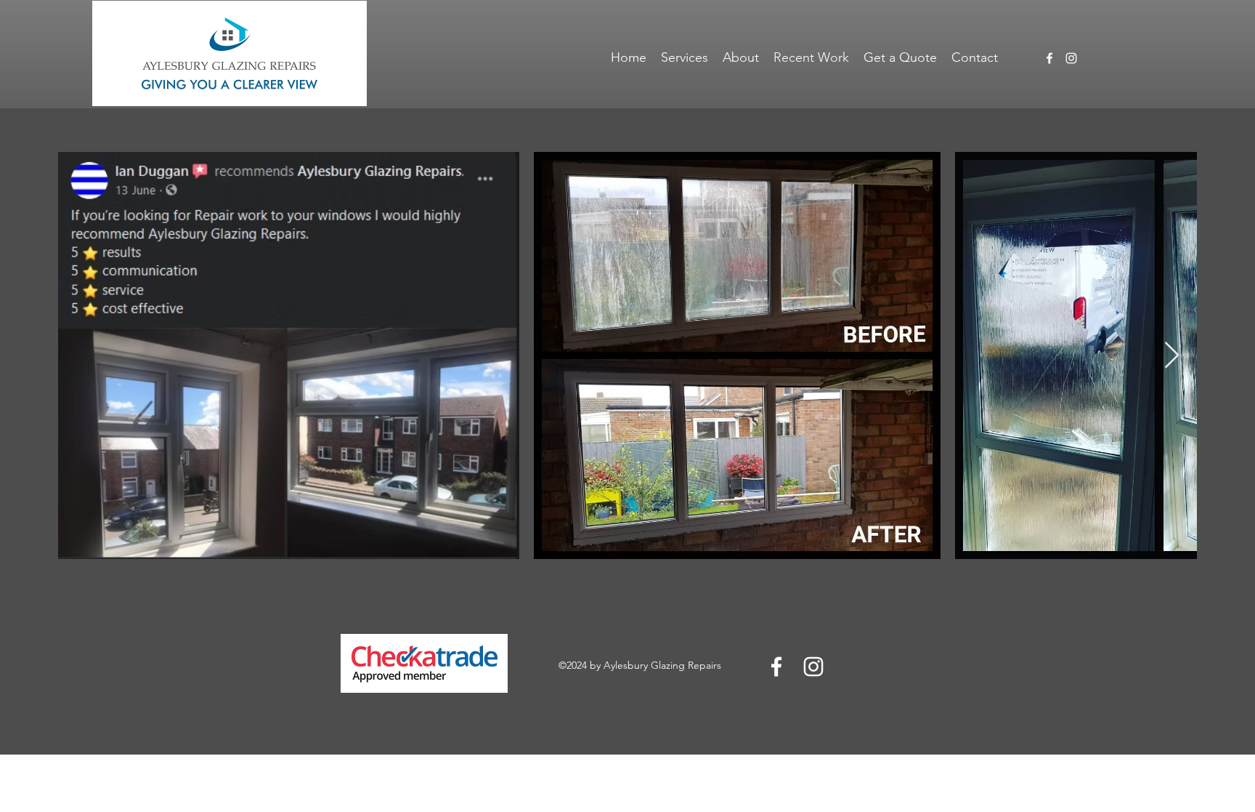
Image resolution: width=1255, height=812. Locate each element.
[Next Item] (1171, 356)
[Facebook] (1049, 58)
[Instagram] (1071, 58)
